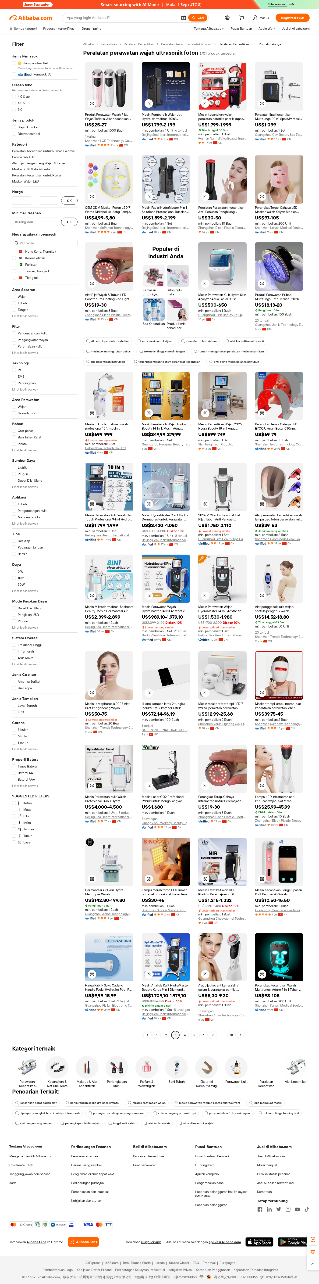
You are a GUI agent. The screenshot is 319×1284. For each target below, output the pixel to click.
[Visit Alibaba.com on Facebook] (260, 1209)
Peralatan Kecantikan (139, 44)
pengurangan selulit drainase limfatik (94, 1103)
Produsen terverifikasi (149, 1156)
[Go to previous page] (147, 1035)
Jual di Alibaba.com (271, 1156)
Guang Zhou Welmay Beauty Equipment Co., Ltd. (166, 823)
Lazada (160, 1263)
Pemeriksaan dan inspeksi (90, 1192)
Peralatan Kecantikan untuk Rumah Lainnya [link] (250, 44)
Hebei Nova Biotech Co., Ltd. (105, 448)
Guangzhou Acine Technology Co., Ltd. (109, 914)
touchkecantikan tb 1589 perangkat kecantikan (169, 361)
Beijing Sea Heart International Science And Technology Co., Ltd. (166, 134)
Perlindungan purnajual (87, 1183)
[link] (313, 1240)
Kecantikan (109, 44)
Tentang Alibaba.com (25, 1146)
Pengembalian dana (209, 1183)
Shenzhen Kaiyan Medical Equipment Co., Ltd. (279, 228)
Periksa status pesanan (274, 1174)
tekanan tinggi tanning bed (281, 1113)
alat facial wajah (159, 1123)
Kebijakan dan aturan (86, 1200)
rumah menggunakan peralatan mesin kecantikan (231, 351)
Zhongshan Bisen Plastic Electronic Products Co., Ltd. (222, 228)
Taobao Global (179, 1263)
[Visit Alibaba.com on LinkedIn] (269, 1209)
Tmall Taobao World (137, 1263)
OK (69, 201)
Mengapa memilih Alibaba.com (31, 1156)
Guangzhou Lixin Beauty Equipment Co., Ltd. (222, 315)
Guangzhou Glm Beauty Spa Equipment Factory (279, 134)
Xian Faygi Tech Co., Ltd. (215, 444)
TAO (196, 1263)
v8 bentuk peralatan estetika (110, 341)
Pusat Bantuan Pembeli (212, 1156)
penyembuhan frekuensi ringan (229, 1113)
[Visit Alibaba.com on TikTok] (306, 1209)
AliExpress (92, 1263)
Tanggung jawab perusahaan (29, 1174)
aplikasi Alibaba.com (225, 1242)
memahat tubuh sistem (201, 341)
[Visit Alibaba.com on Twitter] (278, 1209)
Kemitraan (264, 1192)
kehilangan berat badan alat (38, 1103)
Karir (12, 1183)
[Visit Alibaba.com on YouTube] (297, 1209)
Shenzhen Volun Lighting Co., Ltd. (222, 724)
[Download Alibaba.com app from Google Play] (294, 1242)
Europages (227, 1263)
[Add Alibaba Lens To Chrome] (83, 1242)
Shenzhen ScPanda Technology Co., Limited (109, 228)
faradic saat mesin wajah (149, 1103)
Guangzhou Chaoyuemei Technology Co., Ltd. (222, 918)
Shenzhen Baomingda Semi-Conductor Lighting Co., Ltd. (279, 539)
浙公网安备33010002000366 (236, 1277)
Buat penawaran (144, 1165)
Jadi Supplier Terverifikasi (275, 1183)
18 (231, 1035)
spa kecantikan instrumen (108, 361)
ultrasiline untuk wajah (198, 1123)
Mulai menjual (267, 1165)
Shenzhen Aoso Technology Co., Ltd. (222, 1015)
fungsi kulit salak (124, 1123)
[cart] (242, 18)
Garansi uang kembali (86, 1165)
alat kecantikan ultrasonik (247, 341)
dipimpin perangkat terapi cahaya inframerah (50, 1113)
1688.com (111, 1263)
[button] (183, 18)
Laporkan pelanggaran (211, 1205)
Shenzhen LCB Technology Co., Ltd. (109, 141)
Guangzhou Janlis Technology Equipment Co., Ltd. (279, 324)
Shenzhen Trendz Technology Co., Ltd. (279, 636)
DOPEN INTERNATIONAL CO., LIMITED (166, 730)
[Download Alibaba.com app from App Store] (259, 1242)
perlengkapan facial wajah (82, 1123)
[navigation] (45, 540)
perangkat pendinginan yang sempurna (119, 1113)
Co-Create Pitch (21, 1165)
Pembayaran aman (84, 1156)
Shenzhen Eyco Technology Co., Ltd (279, 444)
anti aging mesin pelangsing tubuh (236, 361)
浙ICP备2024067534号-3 (278, 1277)
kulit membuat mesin (268, 1103)
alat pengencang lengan (36, 1123)
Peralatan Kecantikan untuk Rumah (186, 44)
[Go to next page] (241, 1035)
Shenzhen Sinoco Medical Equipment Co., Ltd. (166, 910)
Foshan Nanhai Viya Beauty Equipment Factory (222, 138)
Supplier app (151, 1242)
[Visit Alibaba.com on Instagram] (288, 1209)
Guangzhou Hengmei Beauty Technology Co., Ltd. (166, 444)
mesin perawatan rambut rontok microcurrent (209, 1103)
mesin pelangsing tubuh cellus (111, 351)
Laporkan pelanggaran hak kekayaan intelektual (221, 1194)
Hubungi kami (205, 1165)
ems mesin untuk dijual (157, 341)
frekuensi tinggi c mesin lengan (164, 351)
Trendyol (209, 1263)
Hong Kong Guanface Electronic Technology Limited (279, 910)
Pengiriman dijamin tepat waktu (93, 1174)
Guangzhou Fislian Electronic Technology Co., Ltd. (109, 1005)
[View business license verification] (201, 1277)
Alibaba (88, 44)
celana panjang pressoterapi (177, 1113)
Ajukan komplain (207, 1174)
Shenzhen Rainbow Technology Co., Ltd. (279, 724)
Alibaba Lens (36, 1242)
